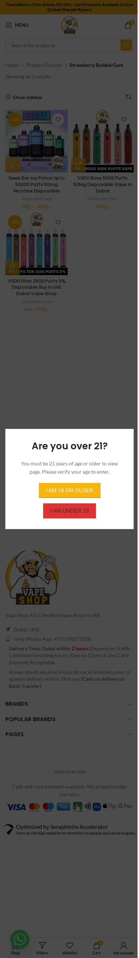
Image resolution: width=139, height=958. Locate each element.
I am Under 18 (69, 511)
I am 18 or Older (69, 490)
